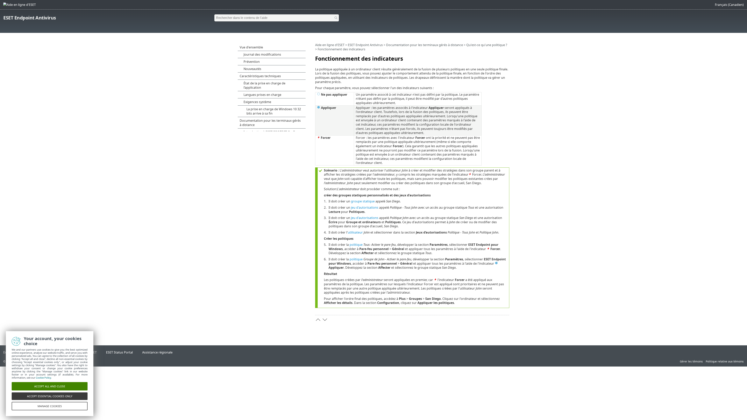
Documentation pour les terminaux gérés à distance (424, 45)
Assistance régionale (157, 352)
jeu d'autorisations (364, 207)
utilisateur (355, 232)
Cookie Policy (43, 377)
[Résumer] (507, 57)
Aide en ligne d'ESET (330, 45)
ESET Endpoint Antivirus (29, 17)
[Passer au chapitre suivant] (325, 320)
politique (356, 244)
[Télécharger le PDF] (501, 57)
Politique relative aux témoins (725, 361)
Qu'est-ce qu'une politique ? (486, 45)
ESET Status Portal (119, 352)
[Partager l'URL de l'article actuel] (495, 57)
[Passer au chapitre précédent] (318, 320)
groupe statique (363, 201)
